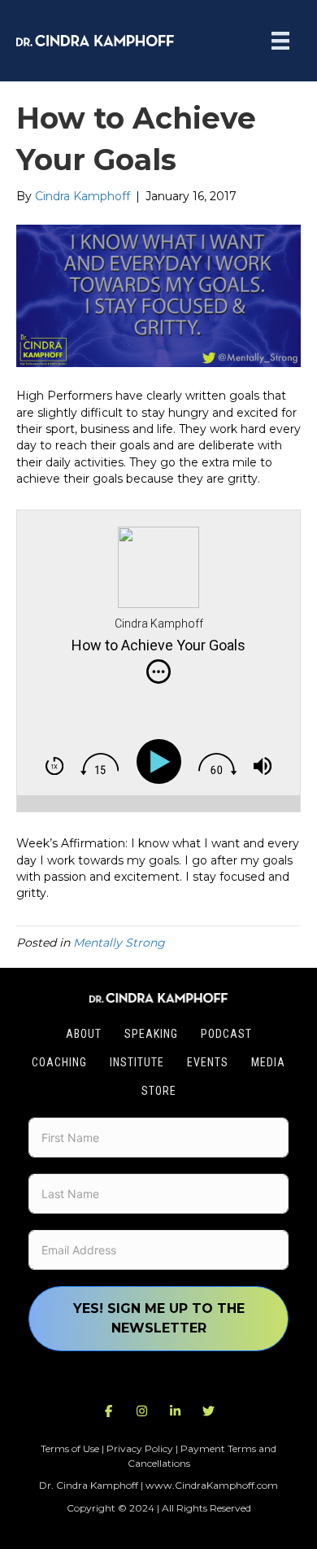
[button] (109, 1410)
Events (207, 1062)
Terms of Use (70, 1448)
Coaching (59, 1062)
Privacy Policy (139, 1448)
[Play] (162, 761)
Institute (137, 1062)
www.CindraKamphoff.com (211, 1485)
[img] (158, 671)
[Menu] (280, 40)
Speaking (151, 1033)
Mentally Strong (119, 942)
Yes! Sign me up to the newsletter (159, 1318)
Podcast (226, 1033)
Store (158, 1090)
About (84, 1033)
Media (268, 1062)
